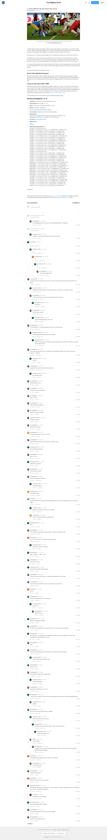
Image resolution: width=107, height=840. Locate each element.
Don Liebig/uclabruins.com (55, 42)
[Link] (25, 73)
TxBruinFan (38, 256)
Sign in (102, 2)
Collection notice (65, 829)
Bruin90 (32, 537)
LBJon (34, 739)
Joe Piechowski (31, 10)
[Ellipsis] (79, 215)
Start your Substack (50, 833)
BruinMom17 (36, 234)
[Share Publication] (89, 2)
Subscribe (95, 2)
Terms (58, 829)
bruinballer (35, 221)
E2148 (34, 794)
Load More (30, 823)
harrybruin (33, 552)
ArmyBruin (33, 432)
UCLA (31, 123)
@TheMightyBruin (63, 197)
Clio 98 (32, 242)
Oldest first (76, 202)
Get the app (61, 833)
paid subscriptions (57, 196)
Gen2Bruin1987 (37, 332)
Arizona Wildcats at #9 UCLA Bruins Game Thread (43, 9)
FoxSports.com (41, 112)
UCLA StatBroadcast (41, 119)
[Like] (43, 11)
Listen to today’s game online (57, 92)
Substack (46, 837)
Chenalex (32, 498)
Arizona (32, 124)
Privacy (54, 829)
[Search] (85, 2)
